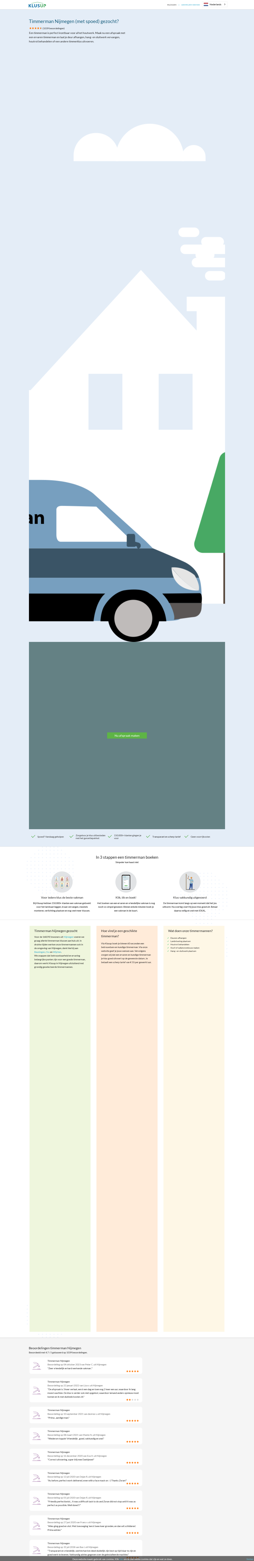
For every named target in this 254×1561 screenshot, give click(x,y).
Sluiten (250, 1559)
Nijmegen (68, 936)
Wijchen (57, 951)
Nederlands (215, 4)
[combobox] (214, 4)
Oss (48, 951)
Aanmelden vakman (190, 5)
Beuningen (39, 951)
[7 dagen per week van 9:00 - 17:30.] (163, 4)
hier (121, 1559)
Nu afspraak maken (127, 735)
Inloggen (171, 5)
